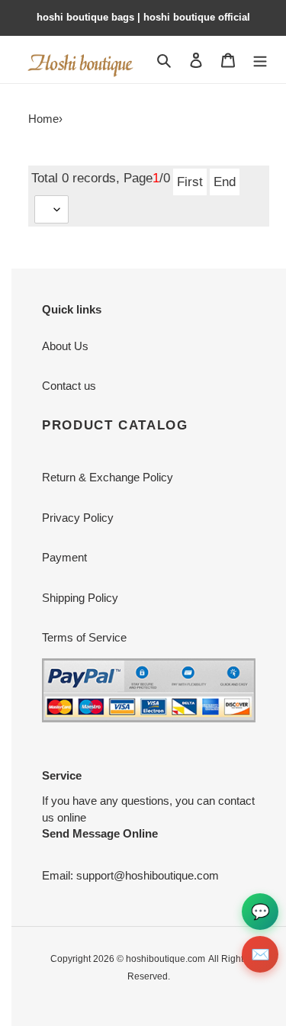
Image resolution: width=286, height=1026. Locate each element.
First (190, 181)
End (225, 181)
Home (43, 118)
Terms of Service (84, 637)
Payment (64, 557)
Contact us (69, 385)
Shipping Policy (80, 597)
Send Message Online (100, 833)
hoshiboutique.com (165, 959)
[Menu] (260, 59)
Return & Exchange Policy (107, 477)
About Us (65, 345)
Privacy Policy (78, 517)
